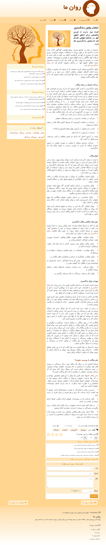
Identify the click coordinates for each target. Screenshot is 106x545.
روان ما (72, 7)
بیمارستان (14, 132)
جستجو (42, 20)
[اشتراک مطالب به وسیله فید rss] (48, 435)
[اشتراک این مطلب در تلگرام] (61, 435)
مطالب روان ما (88, 503)
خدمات (52, 20)
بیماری (28, 132)
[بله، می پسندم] (96, 437)
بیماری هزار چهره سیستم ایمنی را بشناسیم (32, 83)
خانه (94, 20)
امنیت (65, 430)
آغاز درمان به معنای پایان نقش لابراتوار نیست (86, 445)
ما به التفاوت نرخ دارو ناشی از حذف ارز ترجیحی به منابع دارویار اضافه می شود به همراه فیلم (27, 98)
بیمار (42, 132)
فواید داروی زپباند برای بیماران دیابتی (87, 452)
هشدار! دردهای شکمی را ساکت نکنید (34, 77)
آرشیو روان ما (83, 20)
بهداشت (61, 20)
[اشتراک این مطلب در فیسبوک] (57, 435)
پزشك (56, 430)
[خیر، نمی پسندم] (85, 437)
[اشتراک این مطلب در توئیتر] (52, 435)
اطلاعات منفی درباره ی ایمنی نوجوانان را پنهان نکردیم (30, 102)
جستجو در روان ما (95, 539)
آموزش (74, 430)
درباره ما (97, 532)
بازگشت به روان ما (17, 503)
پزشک (21, 132)
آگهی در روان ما (95, 529)
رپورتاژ (83, 430)
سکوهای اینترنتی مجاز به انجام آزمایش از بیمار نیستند (29, 106)
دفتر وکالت (94, 376)
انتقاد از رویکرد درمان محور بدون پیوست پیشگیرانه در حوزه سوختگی (79, 455)
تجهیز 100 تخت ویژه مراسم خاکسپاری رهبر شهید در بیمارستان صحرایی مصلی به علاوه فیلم (27, 72)
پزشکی (72, 20)
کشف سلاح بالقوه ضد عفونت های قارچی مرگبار (86, 448)
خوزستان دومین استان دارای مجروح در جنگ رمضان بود (29, 80)
